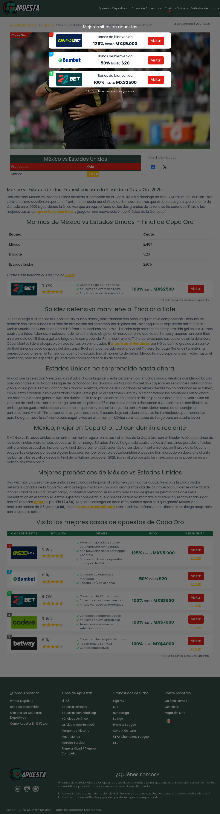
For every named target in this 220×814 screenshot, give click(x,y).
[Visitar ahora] (69, 40)
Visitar (156, 40)
